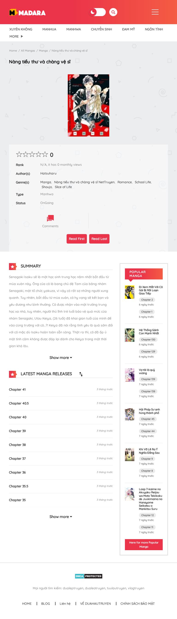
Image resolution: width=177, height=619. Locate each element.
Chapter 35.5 (18, 486)
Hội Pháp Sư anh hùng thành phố (149, 411)
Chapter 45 (147, 419)
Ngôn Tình (154, 29)
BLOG (45, 604)
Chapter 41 (17, 389)
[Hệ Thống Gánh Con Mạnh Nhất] (129, 335)
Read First (77, 239)
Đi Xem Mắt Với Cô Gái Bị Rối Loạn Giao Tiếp (151, 290)
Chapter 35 (17, 500)
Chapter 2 (147, 299)
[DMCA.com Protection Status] (89, 576)
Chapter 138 (148, 391)
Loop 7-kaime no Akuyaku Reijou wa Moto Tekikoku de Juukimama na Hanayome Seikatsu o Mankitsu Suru (150, 499)
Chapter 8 (147, 470)
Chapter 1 (146, 311)
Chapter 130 (148, 339)
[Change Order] (81, 374)
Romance (125, 182)
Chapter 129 (148, 351)
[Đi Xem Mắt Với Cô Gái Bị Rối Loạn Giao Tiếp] (129, 292)
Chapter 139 (148, 379)
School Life (143, 182)
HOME (27, 604)
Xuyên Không (20, 29)
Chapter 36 (17, 472)
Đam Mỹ (128, 29)
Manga (43, 50)
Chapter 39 (17, 431)
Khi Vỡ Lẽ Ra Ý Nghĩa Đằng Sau (149, 451)
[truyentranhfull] (27, 12)
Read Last (99, 239)
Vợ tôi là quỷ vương (147, 371)
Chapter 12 (147, 515)
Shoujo (47, 187)
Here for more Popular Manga (144, 544)
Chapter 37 (17, 458)
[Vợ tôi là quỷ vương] (129, 374)
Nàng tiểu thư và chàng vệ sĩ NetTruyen (84, 182)
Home (13, 50)
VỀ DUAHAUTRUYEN (95, 604)
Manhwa (73, 29)
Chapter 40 (17, 417)
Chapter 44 (148, 431)
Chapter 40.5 (19, 403)
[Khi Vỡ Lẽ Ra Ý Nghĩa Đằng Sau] (129, 454)
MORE (14, 36)
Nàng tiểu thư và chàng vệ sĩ (70, 50)
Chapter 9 (147, 458)
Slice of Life (63, 187)
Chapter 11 (147, 527)
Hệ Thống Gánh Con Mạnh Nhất (149, 331)
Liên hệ (65, 604)
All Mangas (28, 50)
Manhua (49, 29)
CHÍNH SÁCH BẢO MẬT (138, 604)
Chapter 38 (17, 445)
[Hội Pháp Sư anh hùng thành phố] (129, 414)
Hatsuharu (48, 173)
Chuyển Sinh (101, 29)
